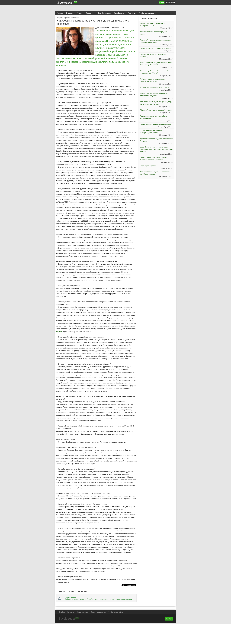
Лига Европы (119, 13)
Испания (69, 13)
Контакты (70, 612)
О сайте (62, 612)
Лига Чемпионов (104, 13)
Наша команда (82, 612)
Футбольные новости (147, 13)
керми (59, 331)
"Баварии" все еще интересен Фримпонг (156, 110)
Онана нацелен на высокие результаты (155, 124)
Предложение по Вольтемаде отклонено (156, 48)
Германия (90, 13)
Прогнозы (131, 13)
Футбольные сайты (115, 612)
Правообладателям (98, 612)
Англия (60, 13)
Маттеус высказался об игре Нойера (154, 87)
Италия (80, 13)
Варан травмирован (148, 166)
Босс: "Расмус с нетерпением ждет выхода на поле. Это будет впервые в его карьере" (156, 149)
